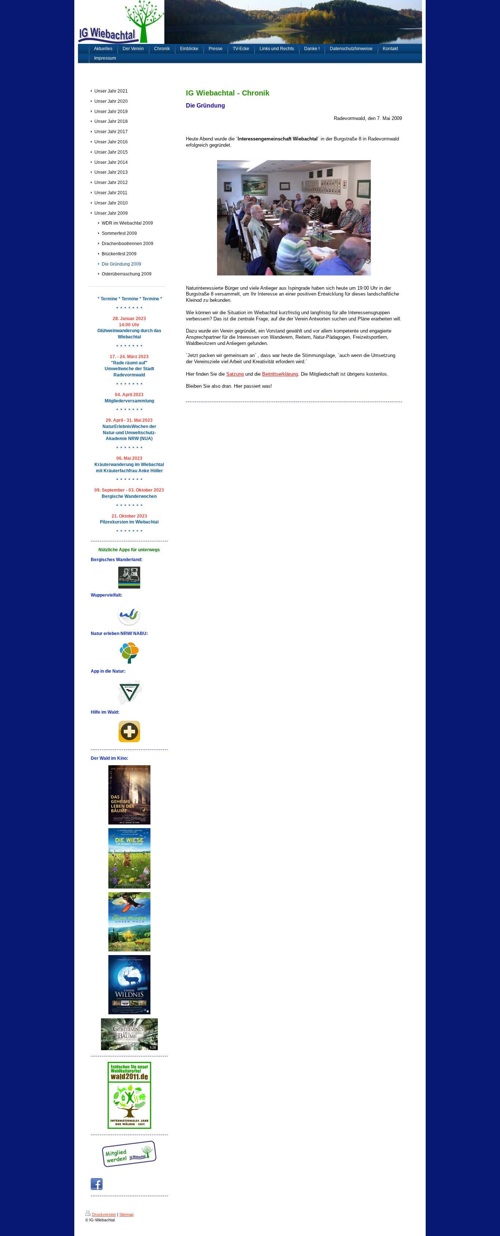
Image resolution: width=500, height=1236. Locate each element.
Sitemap (126, 1214)
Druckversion (104, 1214)
